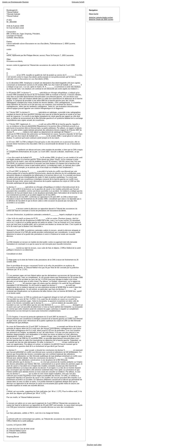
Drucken (25, 2)
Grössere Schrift (78, 2)
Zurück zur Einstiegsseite (12, 2)
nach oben (98, 445)
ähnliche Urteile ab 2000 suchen (101, 19)
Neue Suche (93, 14)
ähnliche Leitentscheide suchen (101, 17)
